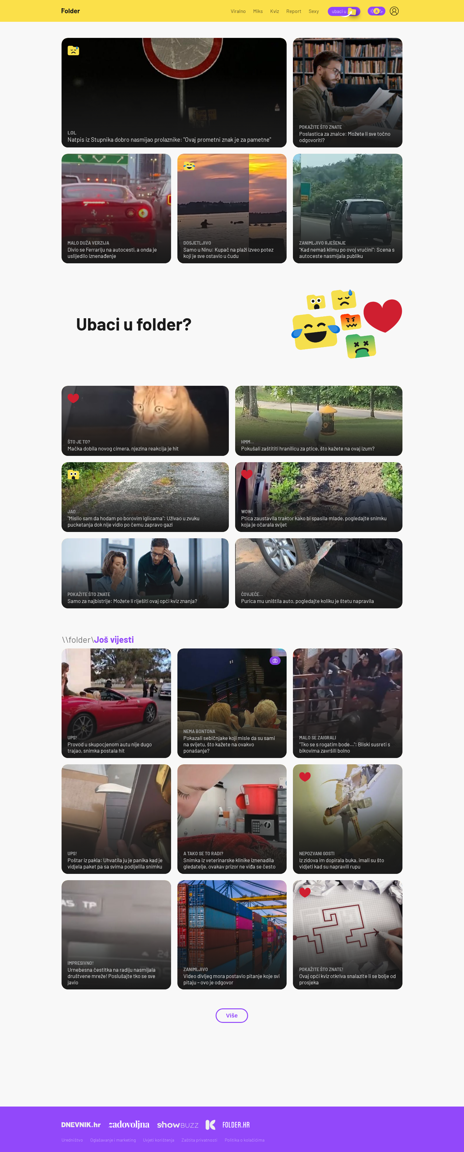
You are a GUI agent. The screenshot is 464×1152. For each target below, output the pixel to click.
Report (293, 11)
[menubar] (395, 11)
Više (232, 1015)
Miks (258, 11)
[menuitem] (395, 11)
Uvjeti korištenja (158, 1140)
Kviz (274, 11)
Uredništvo (72, 1140)
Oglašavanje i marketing (113, 1140)
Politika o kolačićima (245, 1140)
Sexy (314, 11)
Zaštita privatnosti (199, 1140)
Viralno (238, 11)
